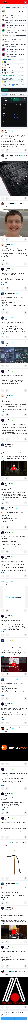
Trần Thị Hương (10, 62)
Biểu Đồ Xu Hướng (16, 99)
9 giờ (6, 642)
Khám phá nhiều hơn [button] (6, 1015)
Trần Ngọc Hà (9, 67)
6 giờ (6, 270)
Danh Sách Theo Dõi (23, 99)
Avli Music (8, 971)
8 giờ (6, 446)
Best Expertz (8, 342)
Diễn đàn (10, 85)
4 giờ (6, 132)
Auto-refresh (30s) (16, 85)
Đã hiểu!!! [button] (14, 1018)
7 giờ (6, 295)
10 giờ (6, 885)
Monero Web (8, 728)
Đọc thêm (3, 260)
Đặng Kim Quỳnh (10, 72)
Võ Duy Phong (10, 70)
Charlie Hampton (9, 203)
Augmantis (8, 581)
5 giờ (6, 158)
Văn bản (13, 94)
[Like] (14, 150)
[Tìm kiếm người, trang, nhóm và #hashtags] (25, 2)
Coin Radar (8, 317)
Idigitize (7, 842)
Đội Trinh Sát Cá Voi (10, 293)
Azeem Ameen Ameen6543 (12, 155)
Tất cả (5, 94)
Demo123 (9, 81)
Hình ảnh (22, 94)
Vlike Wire (7, 268)
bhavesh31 (8, 130)
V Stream (7, 444)
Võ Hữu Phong (10, 64)
